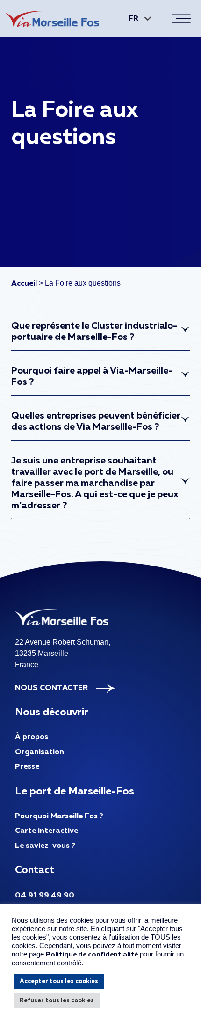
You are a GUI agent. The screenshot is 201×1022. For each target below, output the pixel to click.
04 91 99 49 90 (44, 895)
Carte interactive (46, 831)
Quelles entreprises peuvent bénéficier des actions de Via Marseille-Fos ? (95, 421)
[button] (138, 19)
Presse (27, 767)
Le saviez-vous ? (45, 846)
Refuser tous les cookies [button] (57, 1001)
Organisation (39, 752)
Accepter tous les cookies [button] (59, 981)
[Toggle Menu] (183, 18)
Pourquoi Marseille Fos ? (59, 816)
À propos (31, 737)
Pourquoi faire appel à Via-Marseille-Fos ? (91, 376)
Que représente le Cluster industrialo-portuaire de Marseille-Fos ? (94, 331)
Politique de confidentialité (92, 954)
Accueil (24, 283)
